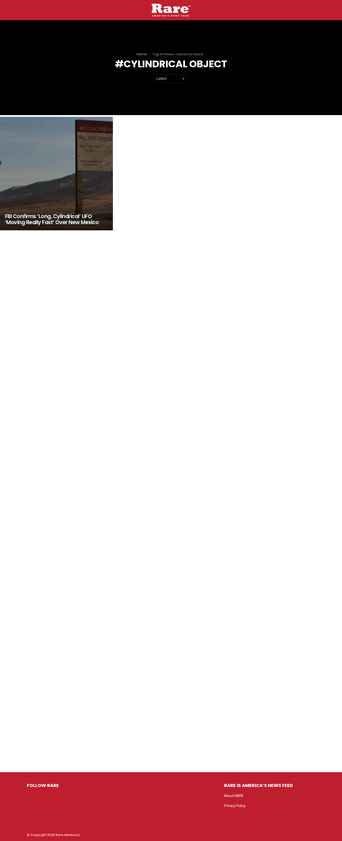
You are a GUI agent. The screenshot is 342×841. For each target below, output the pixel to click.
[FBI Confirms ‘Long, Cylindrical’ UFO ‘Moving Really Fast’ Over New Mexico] (56, 173)
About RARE (234, 796)
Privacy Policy (235, 806)
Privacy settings (236, 816)
